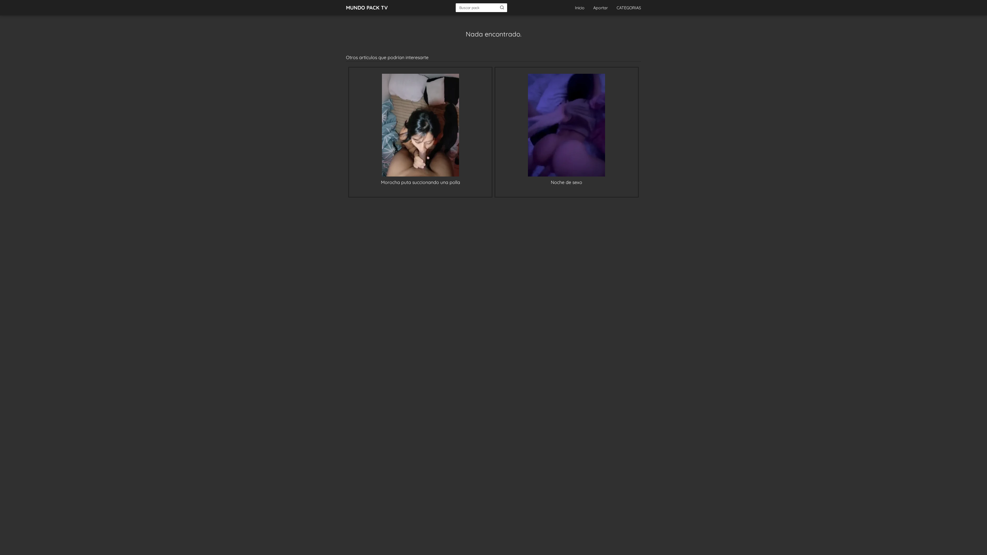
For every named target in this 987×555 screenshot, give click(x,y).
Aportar (600, 7)
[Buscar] (502, 7)
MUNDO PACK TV (367, 7)
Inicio (579, 7)
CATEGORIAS (629, 7)
